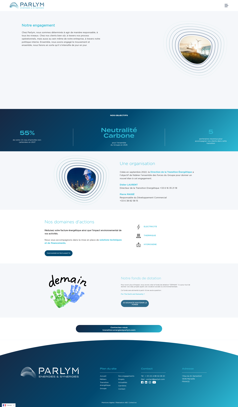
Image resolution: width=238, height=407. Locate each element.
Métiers (103, 379)
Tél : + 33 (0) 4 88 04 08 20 (153, 376)
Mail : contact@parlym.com (153, 379)
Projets (121, 379)
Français (9, 405)
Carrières (122, 386)
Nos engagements (126, 376)
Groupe (103, 388)
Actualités (122, 382)
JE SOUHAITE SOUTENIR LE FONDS (135, 303)
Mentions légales (108, 402)
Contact (121, 389)
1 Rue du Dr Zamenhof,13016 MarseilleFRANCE (192, 379)
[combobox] (9, 405)
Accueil (103, 376)
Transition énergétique (105, 383)
